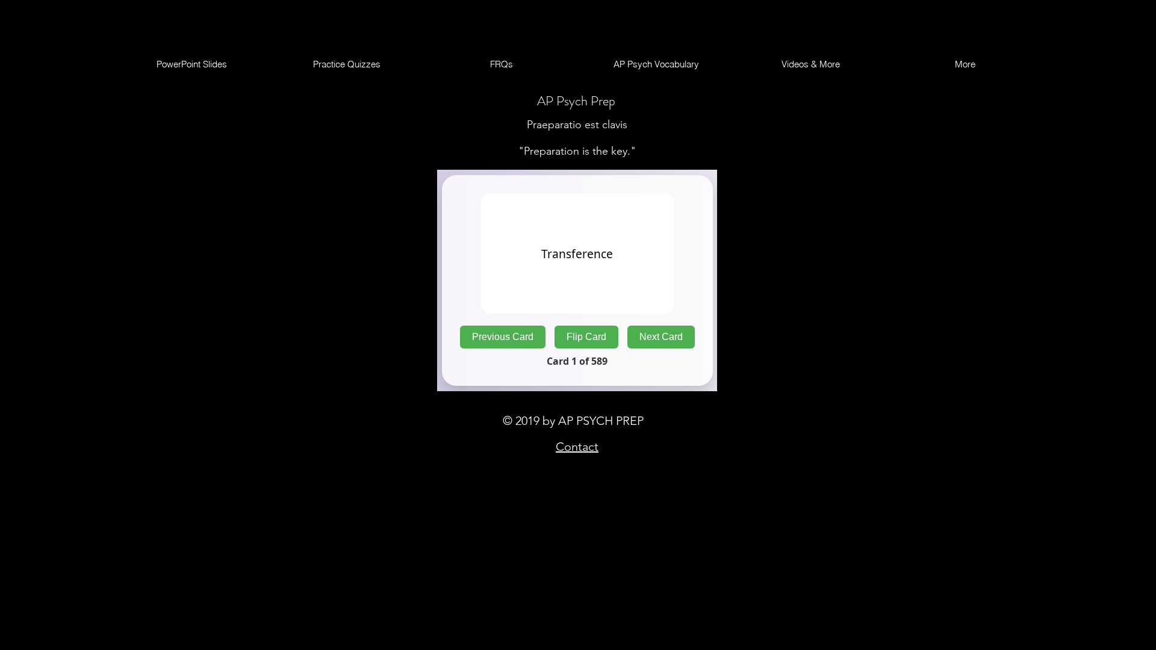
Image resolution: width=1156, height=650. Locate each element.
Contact (577, 446)
